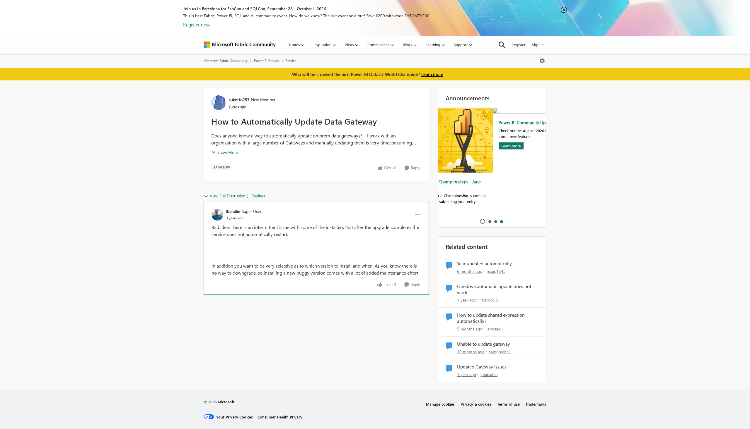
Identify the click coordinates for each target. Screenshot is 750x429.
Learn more (432, 74)
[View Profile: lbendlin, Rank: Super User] (217, 214)
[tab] (489, 221)
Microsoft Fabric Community (226, 60)
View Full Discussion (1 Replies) (237, 196)
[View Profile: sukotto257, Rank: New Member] (218, 102)
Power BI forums (266, 60)
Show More (227, 152)
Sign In (537, 44)
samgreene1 (500, 351)
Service (291, 60)
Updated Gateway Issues (482, 367)
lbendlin (233, 211)
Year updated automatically (484, 263)
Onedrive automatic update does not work (494, 289)
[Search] (501, 44)
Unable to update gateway (483, 344)
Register (519, 44)
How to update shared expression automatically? (491, 318)
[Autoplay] (482, 221)
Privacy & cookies (476, 404)
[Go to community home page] (240, 45)
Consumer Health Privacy (280, 416)
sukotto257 (239, 99)
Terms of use (508, 404)
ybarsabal (488, 374)
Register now (196, 24)
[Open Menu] (542, 61)
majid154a (496, 271)
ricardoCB (489, 300)
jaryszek (494, 329)
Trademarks (536, 404)
